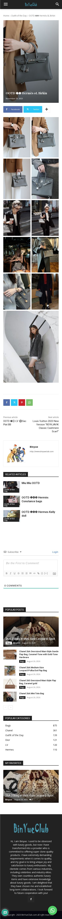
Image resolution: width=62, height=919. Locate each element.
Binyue (34, 446)
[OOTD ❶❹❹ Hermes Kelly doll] (11, 516)
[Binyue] (16, 453)
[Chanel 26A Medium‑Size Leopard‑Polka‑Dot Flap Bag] (10, 671)
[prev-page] (5, 707)
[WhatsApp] (29, 402)
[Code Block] (34, 573)
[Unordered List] (26, 573)
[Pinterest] (22, 402)
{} (42, 573)
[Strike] (18, 573)
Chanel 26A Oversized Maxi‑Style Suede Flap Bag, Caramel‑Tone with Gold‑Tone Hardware (39, 654)
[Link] (38, 573)
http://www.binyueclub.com (42, 451)
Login (55, 551)
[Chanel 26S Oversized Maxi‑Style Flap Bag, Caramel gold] (10, 684)
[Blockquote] (30, 573)
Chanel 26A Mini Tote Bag (31, 693)
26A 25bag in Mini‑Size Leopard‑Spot (30, 638)
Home (6, 15)
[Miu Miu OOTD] (11, 487)
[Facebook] (6, 402)
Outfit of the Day (19, 15)
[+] (46, 573)
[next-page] (11, 707)
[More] (46, 109)
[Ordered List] (22, 573)
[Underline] (14, 573)
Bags (9, 643)
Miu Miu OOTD (31, 483)
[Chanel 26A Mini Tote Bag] (10, 697)
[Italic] (10, 573)
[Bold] (6, 573)
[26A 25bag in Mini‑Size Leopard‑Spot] (31, 631)
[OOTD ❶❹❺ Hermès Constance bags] (11, 501)
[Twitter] (14, 402)
